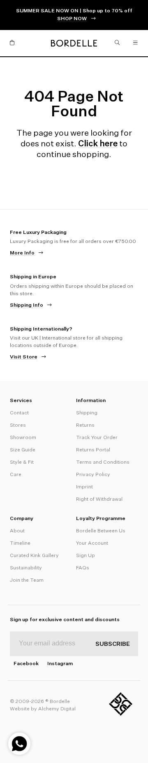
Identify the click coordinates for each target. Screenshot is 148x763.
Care (15, 474)
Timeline (20, 543)
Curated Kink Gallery (34, 555)
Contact (19, 413)
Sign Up (85, 555)
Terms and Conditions (103, 462)
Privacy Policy (93, 474)
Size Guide (22, 450)
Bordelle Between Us (100, 531)
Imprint (84, 487)
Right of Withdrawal (99, 499)
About (17, 531)
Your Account (92, 543)
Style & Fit (22, 462)
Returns (85, 425)
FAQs (82, 568)
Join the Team (27, 580)
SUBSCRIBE (112, 644)
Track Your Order (97, 437)
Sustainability (26, 568)
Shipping (86, 413)
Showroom (23, 437)
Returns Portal (93, 450)
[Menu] (135, 43)
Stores (18, 425)
